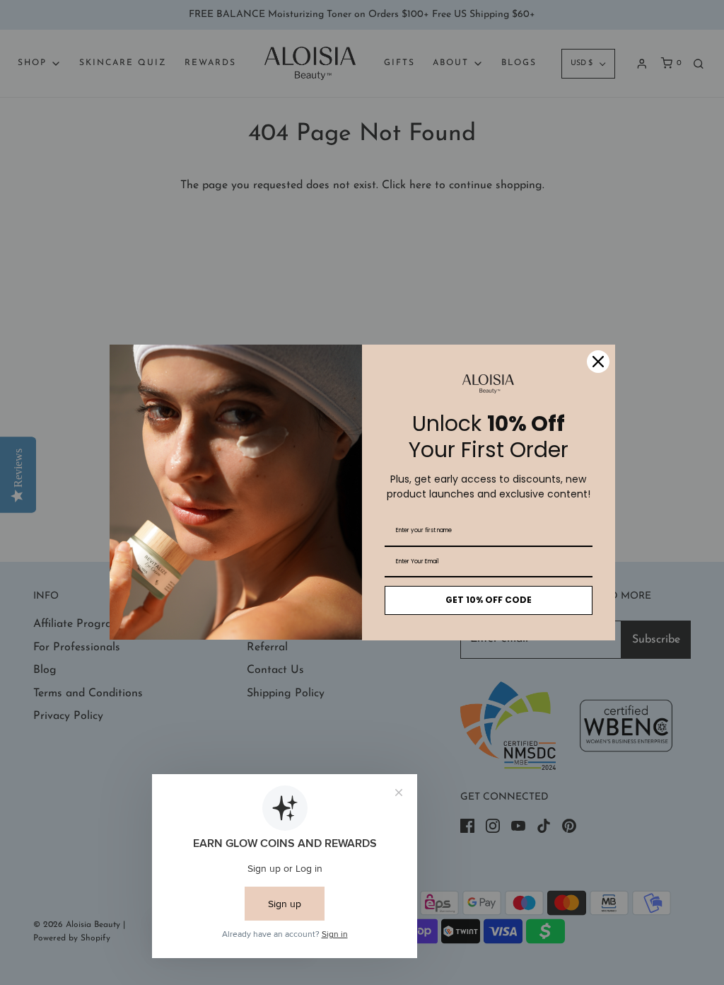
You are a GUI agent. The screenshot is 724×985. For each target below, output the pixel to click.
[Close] (598, 362)
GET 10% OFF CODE (488, 600)
